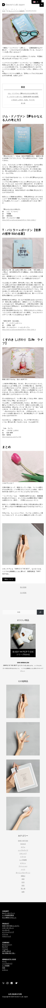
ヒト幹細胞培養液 (8, 915)
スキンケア (23, 853)
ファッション (23, 866)
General (23, 844)
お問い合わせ (6, 951)
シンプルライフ (23, 850)
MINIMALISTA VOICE (9, 959)
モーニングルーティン (23, 873)
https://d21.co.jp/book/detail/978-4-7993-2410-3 (19, 329)
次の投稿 (23, 593)
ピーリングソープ (8, 932)
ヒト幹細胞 (23, 860)
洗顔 (23, 879)
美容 (23, 885)
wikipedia (29, 500)
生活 (3, 11)
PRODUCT (5, 923)
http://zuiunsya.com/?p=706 (11, 437)
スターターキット (8, 928)
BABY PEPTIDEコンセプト (10, 926)
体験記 (23, 876)
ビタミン (23, 863)
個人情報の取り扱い (8, 953)
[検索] (40, 612)
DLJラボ (5, 947)
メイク (23, 869)
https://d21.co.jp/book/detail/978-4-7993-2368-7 (19, 220)
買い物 (23, 888)
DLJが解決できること (9, 917)
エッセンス (5, 930)
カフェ (23, 847)
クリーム (5, 934)
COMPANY (5, 942)
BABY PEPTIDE (23, 841)
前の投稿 (23, 587)
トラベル (23, 856)
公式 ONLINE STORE (15, 994)
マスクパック (6, 936)
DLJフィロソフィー (8, 913)
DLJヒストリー (7, 944)
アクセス (5, 949)
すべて (4, 961)
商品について (8, 579)
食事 (23, 892)
